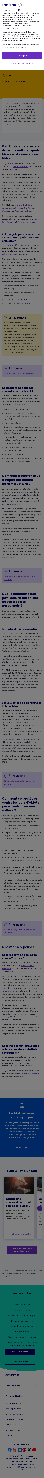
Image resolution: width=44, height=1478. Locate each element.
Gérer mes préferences (22, 63)
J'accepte (22, 56)
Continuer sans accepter (14, 47)
